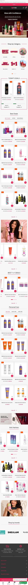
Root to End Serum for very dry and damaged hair (11, 209)
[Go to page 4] (15, 73)
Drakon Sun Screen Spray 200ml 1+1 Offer (10, 294)
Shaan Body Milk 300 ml (7, 495)
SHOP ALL (14, 508)
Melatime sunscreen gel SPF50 (7, 402)
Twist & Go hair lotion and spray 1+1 (10, 449)
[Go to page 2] (13, 73)
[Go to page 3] (14, 73)
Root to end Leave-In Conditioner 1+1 (9, 186)
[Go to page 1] (12, 73)
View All (13, 216)
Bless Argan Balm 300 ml (21, 261)
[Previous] (3, 59)
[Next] (25, 59)
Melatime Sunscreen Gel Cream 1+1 (8, 356)
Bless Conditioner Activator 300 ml (9, 261)
